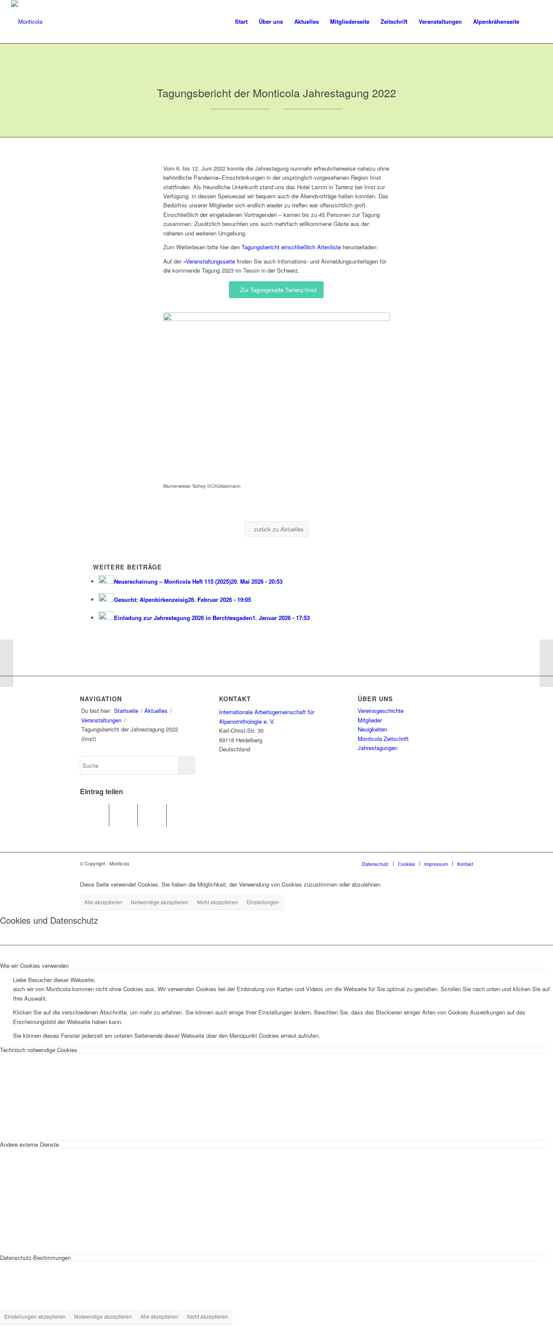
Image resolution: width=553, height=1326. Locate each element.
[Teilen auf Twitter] (94, 815)
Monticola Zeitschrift (383, 739)
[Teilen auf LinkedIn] (152, 815)
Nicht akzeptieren (217, 902)
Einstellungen (263, 902)
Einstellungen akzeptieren (35, 1316)
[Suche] (533, 21)
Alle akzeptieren (103, 902)
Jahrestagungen (377, 748)
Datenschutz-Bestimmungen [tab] (35, 1257)
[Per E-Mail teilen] (181, 815)
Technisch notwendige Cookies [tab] (38, 1050)
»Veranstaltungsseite (209, 261)
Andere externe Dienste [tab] (29, 1144)
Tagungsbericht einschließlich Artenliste (291, 247)
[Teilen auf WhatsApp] (123, 815)
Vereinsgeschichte (381, 710)
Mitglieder (370, 720)
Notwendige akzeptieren (159, 902)
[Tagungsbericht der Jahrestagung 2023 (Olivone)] (546, 663)
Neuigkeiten (372, 729)
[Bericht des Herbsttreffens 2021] (6, 663)
